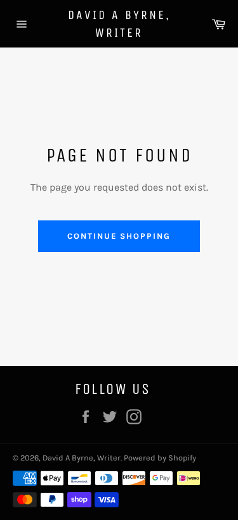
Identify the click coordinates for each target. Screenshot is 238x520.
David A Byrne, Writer (119, 24)
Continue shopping (119, 236)
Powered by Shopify (160, 457)
